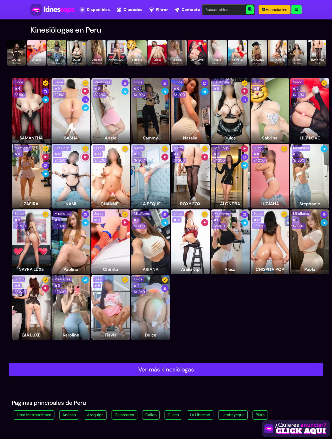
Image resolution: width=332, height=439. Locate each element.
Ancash (69, 414)
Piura (260, 414)
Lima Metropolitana (34, 414)
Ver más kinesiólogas (166, 369)
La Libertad (200, 414)
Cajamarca (124, 414)
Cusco (173, 414)
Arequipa (95, 414)
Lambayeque (233, 414)
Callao (151, 414)
